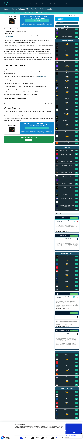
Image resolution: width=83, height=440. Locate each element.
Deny (74, 432)
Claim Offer (37, 20)
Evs (74, 334)
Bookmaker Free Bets (25, 3)
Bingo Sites (51, 3)
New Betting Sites (38, 3)
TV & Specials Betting (61, 3)
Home (5, 12)
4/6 (74, 221)
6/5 (74, 239)
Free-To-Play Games (68, 3)
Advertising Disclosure (73, 15)
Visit (76, 29)
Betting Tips (55, 3)
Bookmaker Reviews (18, 3)
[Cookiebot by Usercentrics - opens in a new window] (7, 438)
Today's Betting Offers (45, 3)
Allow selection (74, 428)
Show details (58, 437)
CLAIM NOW (29, 140)
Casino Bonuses (31, 3)
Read (74, 217)
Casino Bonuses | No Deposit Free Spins (15, 12)
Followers (61, 19)
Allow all (73, 425)
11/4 (74, 297)
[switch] (32, 438)
